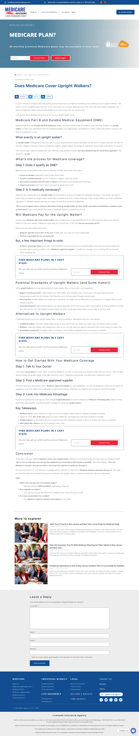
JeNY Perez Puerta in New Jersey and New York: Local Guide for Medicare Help (84, 524)
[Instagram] (111, 700)
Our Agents (66, 12)
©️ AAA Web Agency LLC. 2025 (26, 708)
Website (33, 649)
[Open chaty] (133, 730)
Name (33, 632)
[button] (21, 97)
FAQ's (102, 689)
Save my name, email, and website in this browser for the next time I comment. (62, 657)
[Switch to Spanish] (105, 2)
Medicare (33, 12)
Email (32, 640)
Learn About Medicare (49, 12)
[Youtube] (120, 700)
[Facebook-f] (101, 700)
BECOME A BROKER (81, 694)
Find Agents (78, 699)
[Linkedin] (116, 700)
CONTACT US (106, 679)
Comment (34, 606)
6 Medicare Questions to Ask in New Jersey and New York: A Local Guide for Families (87, 566)
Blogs (74, 12)
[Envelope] (106, 700)
